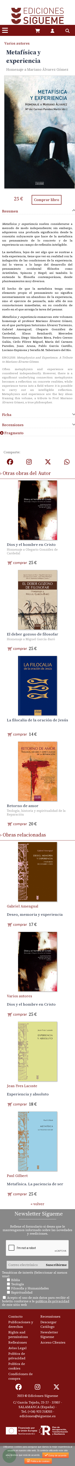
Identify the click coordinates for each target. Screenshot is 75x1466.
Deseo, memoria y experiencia (35, 914)
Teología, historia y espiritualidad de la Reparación (36, 813)
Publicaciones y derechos (20, 1324)
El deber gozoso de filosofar (32, 634)
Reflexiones (17, 1342)
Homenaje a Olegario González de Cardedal (32, 551)
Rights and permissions (18, 1334)
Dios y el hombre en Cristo (31, 544)
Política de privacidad (16, 1355)
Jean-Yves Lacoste (22, 1085)
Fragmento (14, 433)
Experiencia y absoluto (28, 1094)
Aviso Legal (17, 1348)
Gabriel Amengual (22, 906)
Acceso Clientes (52, 1342)
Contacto (15, 1316)
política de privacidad (52, 1301)
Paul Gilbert (17, 1175)
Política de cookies (16, 1366)
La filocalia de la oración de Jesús (37, 720)
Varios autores (17, 43)
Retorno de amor (23, 805)
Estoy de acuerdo (57, 1455)
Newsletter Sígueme (49, 1334)
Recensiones (50, 1316)
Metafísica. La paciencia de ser (35, 1184)
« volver (37, 1203)
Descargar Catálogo (48, 1324)
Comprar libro (46, 199)
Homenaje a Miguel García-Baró (31, 639)
